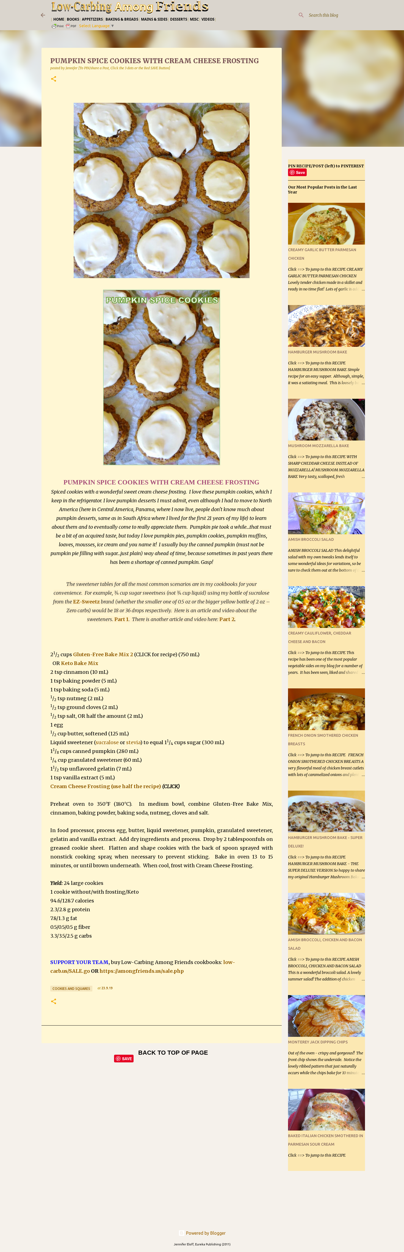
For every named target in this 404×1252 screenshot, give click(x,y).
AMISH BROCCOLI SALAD (311, 539)
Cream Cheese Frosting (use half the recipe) (105, 786)
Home (58, 19)
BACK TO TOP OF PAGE (173, 1052)
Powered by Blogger (205, 1233)
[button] (53, 79)
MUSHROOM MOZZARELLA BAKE (318, 446)
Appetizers (92, 19)
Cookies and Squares (71, 988)
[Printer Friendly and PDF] (64, 28)
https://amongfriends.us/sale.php (141, 971)
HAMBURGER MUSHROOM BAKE (317, 352)
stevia (133, 742)
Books (73, 19)
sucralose (107, 742)
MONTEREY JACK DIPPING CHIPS (318, 1042)
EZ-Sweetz (86, 602)
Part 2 (226, 619)
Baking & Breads (122, 19)
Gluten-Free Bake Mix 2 (103, 654)
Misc (194, 19)
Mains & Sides (154, 19)
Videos (207, 19)
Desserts (178, 19)
